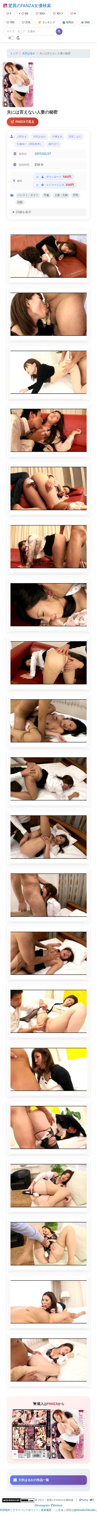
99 (26, 13)
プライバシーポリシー (26, 1510)
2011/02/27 (43, 153)
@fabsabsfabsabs (85, 1510)
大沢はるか (28, 53)
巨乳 (28, 22)
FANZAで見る (25, 121)
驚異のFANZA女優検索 (29, 5)
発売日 (70, 22)
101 (59, 13)
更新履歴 (46, 1510)
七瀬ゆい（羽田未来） (29, 143)
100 (12, 22)
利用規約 (5, 1510)
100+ (42, 13)
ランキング (48, 22)
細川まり (53, 143)
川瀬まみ (57, 136)
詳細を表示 (23, 212)
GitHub (58, 1505)
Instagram (43, 1505)
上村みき (21, 136)
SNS (87, 22)
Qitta (85, 1500)
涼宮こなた (75, 136)
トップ (14, 53)
